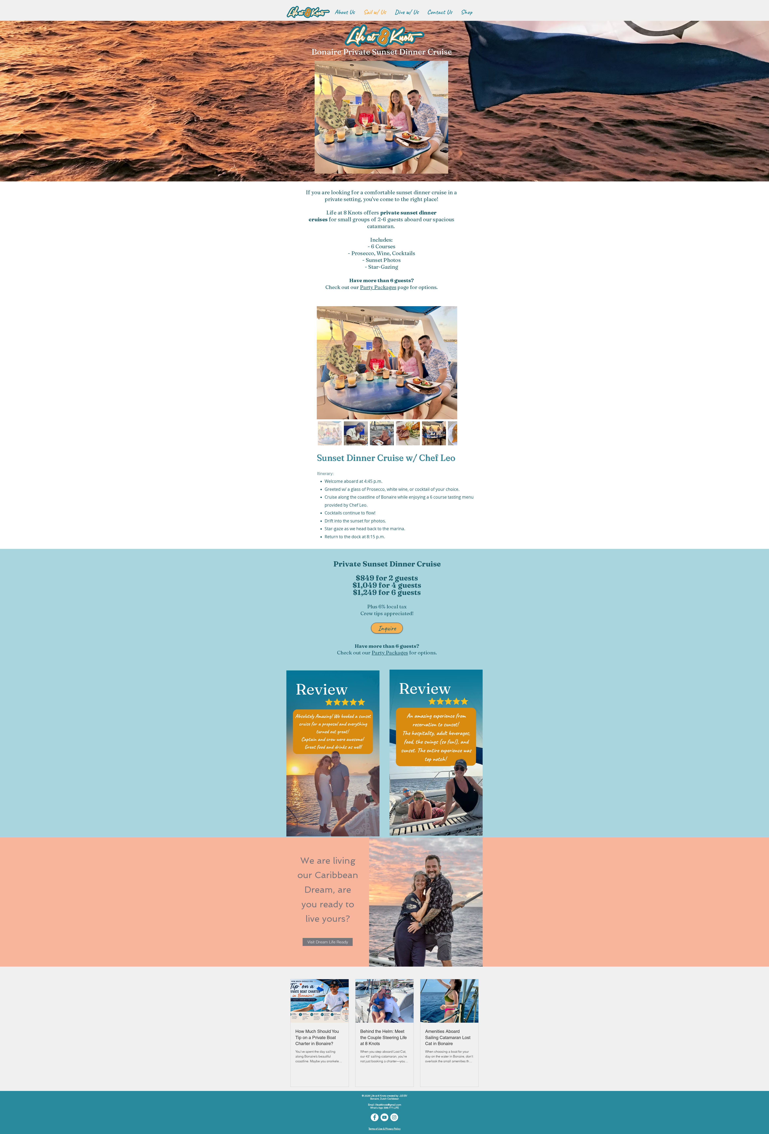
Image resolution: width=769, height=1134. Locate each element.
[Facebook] (374, 1117)
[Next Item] (450, 363)
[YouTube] (384, 1117)
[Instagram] (394, 1117)
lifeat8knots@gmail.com (388, 1104)
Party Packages (378, 287)
